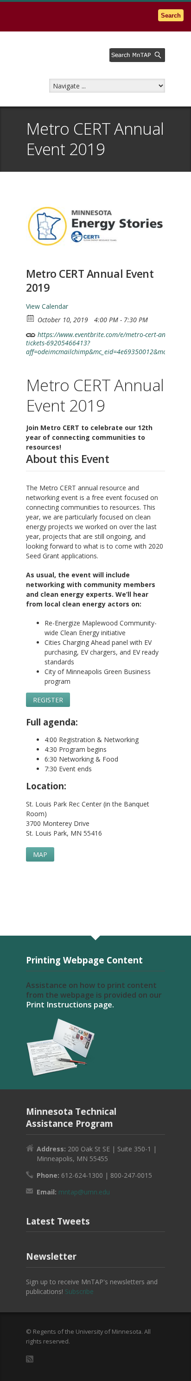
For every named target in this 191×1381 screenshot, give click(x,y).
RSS (29, 1359)
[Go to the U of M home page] (65, 16)
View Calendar (47, 306)
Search (171, 15)
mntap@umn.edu (84, 1191)
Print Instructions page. (70, 1005)
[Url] (31, 332)
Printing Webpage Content (84, 960)
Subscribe (79, 1291)
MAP (40, 854)
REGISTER (48, 699)
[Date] (31, 317)
